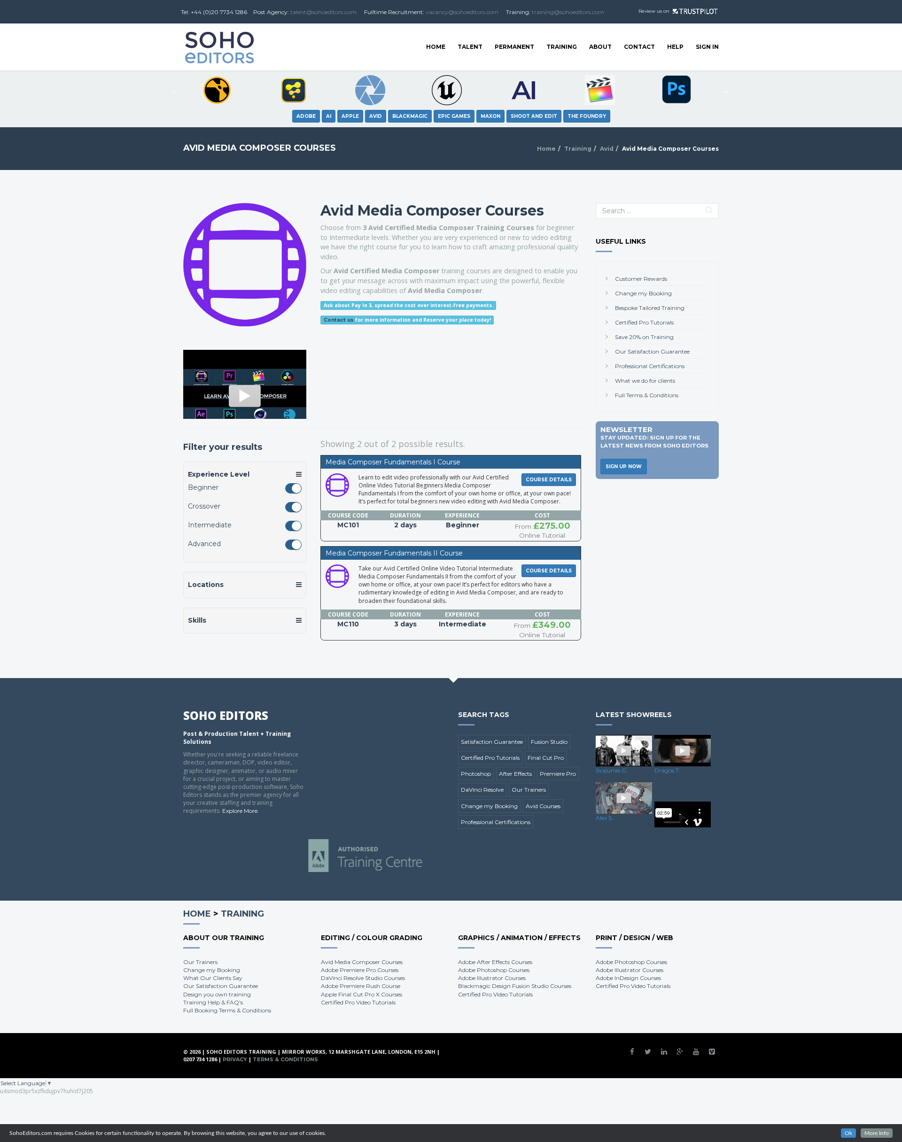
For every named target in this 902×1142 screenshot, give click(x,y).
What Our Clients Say (212, 977)
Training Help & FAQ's (213, 1002)
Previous (176, 90)
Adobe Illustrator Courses (492, 977)
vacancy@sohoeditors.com (462, 11)
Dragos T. (667, 770)
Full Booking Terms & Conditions (227, 1010)
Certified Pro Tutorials (644, 322)
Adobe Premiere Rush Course (360, 985)
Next (726, 90)
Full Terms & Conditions (646, 395)
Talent (470, 46)
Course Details (549, 480)
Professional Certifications (649, 366)
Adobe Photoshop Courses (493, 969)
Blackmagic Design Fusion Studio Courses (514, 985)
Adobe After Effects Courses (495, 961)
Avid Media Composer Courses (362, 961)
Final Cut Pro (546, 757)
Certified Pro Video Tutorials (358, 1002)
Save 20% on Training (644, 336)
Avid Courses (543, 806)
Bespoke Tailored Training (649, 307)
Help (675, 46)
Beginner (203, 487)
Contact (639, 46)
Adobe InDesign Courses (628, 977)
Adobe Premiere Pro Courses (359, 969)
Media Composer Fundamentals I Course (393, 462)
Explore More (239, 810)
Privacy (235, 1059)
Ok (848, 1133)
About (600, 46)
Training (561, 46)
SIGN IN (707, 46)
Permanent (514, 46)
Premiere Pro (558, 773)
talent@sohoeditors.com (323, 11)
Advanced (204, 544)
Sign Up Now (624, 466)
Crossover (204, 506)
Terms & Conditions (285, 1059)
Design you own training (217, 994)
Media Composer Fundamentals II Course (394, 553)
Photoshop (476, 773)
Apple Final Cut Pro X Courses (361, 994)
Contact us (339, 320)
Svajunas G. (612, 770)
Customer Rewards (641, 278)
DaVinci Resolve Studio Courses (363, 977)
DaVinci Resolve (482, 789)
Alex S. (604, 817)
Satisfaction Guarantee (492, 741)
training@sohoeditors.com (568, 11)
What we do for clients (645, 380)
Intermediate (210, 525)
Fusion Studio (549, 741)
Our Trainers (529, 789)
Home (435, 46)
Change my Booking (643, 293)
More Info (876, 1133)
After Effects (515, 773)
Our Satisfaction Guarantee (652, 351)
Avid (607, 148)
